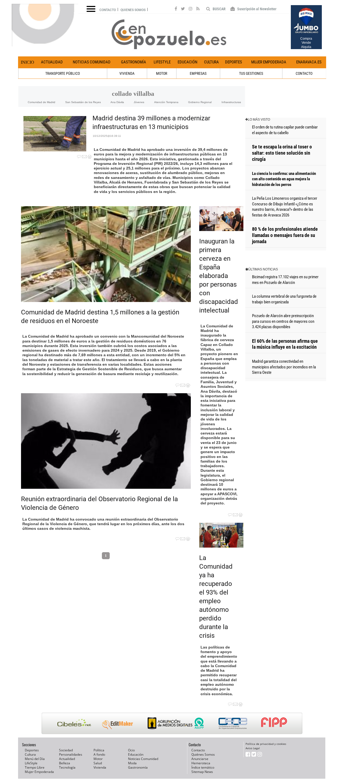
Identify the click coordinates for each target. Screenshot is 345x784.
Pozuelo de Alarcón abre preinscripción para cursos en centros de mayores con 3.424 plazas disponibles (283, 321)
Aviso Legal (253, 748)
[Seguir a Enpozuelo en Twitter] (183, 9)
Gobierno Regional (200, 102)
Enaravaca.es (309, 62)
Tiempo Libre (34, 767)
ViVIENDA (126, 73)
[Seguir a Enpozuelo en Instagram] (190, 9)
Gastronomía (133, 62)
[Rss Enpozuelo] (198, 9)
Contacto (107, 10)
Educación (187, 62)
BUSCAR (219, 9)
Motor (98, 758)
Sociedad (66, 750)
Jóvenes (139, 102)
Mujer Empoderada (268, 62)
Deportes (233, 62)
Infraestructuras (231, 102)
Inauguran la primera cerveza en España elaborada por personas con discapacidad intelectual (218, 275)
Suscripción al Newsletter (256, 9)
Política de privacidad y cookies (266, 744)
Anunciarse (199, 758)
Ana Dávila (117, 102)
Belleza (64, 763)
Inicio (27, 62)
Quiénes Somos (203, 754)
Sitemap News (202, 771)
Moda (132, 763)
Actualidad (52, 62)
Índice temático (202, 767)
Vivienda (100, 767)
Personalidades (70, 754)
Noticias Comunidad (92, 62)
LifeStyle (162, 62)
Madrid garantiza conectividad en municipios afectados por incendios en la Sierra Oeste (284, 367)
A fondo (99, 754)
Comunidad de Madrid (41, 102)
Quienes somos (133, 10)
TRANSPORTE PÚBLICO (62, 73)
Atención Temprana (166, 102)
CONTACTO (304, 73)
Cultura (211, 62)
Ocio (131, 750)
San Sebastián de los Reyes (83, 102)
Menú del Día (35, 758)
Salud (98, 763)
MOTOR (161, 73)
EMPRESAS (198, 73)
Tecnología (67, 767)
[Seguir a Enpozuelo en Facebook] (176, 9)
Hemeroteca (200, 763)
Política (99, 750)
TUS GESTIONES (251, 73)
